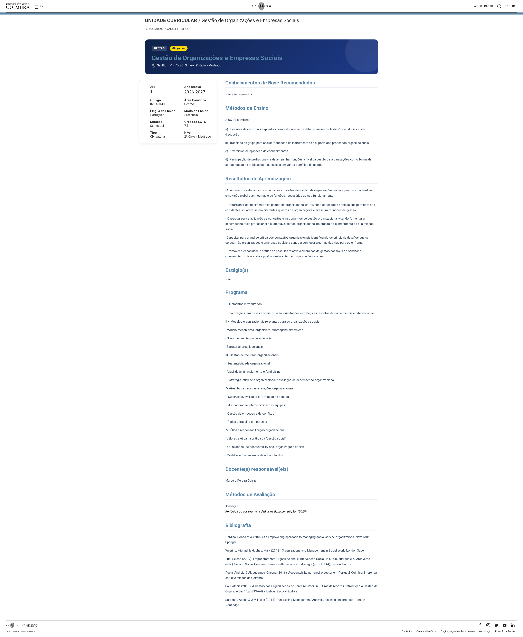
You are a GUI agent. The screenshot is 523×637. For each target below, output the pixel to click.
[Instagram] (488, 625)
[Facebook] (480, 625)
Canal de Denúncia (426, 631)
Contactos (407, 631)
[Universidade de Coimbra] (18, 6)
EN (41, 6)
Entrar (510, 6)
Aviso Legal (485, 631)
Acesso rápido (483, 6)
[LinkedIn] (513, 625)
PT (36, 6)
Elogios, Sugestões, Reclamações (458, 631)
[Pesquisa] (499, 6)
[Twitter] (496, 625)
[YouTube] (505, 625)
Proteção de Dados (505, 631)
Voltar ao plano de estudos (168, 28)
